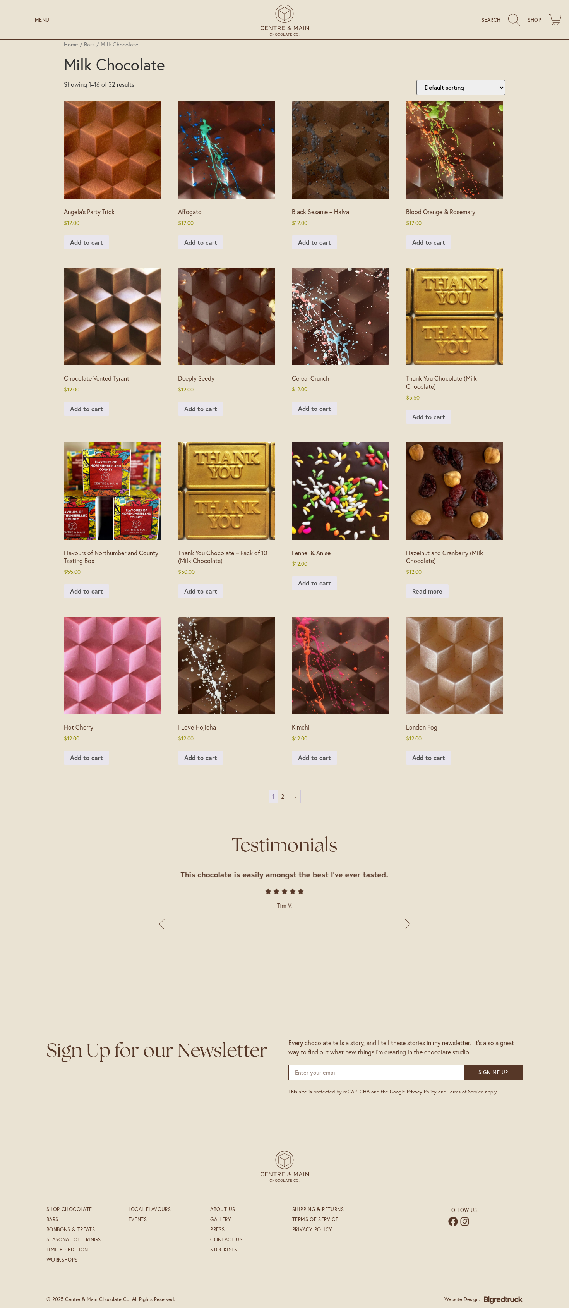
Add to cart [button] (86, 242)
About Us (222, 1209)
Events (138, 1219)
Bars (89, 44)
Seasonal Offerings (73, 1239)
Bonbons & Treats (70, 1229)
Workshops (62, 1260)
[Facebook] (453, 1221)
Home (71, 44)
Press (217, 1229)
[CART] (555, 20)
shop (534, 20)
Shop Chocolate (69, 1209)
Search (491, 20)
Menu (42, 20)
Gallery (220, 1219)
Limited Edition (67, 1249)
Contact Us (226, 1239)
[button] (406, 924)
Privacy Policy (422, 1091)
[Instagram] (465, 1221)
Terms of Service (465, 1091)
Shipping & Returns (318, 1209)
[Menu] (17, 20)
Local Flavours (150, 1209)
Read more (427, 591)
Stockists (223, 1249)
